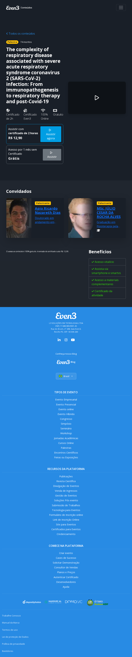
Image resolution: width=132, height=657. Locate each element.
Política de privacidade (13, 643)
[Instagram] (66, 339)
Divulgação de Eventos (66, 486)
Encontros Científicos (66, 452)
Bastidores (7, 651)
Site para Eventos (66, 524)
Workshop (66, 433)
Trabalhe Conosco (11, 615)
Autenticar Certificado (66, 577)
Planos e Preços (66, 572)
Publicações (66, 476)
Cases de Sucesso (66, 557)
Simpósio (66, 423)
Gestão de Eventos (66, 495)
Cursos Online (66, 443)
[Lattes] (98, 230)
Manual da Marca (10, 622)
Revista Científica (66, 481)
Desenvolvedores (66, 582)
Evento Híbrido (66, 414)
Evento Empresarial (66, 399)
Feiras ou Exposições (66, 457)
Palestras (66, 447)
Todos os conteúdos (21, 33)
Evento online (66, 409)
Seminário (66, 428)
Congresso (66, 418)
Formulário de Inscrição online (66, 514)
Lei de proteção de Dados (15, 636)
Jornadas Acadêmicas (66, 438)
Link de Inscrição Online (66, 519)
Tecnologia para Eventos (66, 510)
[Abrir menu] (121, 7)
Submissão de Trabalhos (66, 505)
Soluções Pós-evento (66, 500)
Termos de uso (10, 629)
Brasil (66, 376)
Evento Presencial (66, 404)
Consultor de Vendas (66, 567)
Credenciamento (66, 534)
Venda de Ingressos (66, 490)
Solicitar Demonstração (66, 562)
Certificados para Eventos (66, 529)
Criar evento (66, 553)
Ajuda (66, 586)
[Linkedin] (59, 339)
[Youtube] (73, 339)
